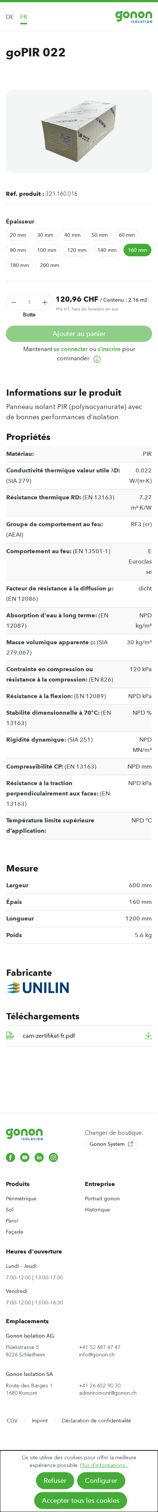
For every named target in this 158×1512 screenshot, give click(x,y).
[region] (79, 131)
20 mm (18, 235)
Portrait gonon (102, 1198)
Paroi (12, 1220)
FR (23, 16)
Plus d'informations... (104, 1465)
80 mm (18, 250)
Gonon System (108, 1144)
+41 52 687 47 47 (100, 1347)
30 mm (45, 235)
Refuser (55, 1481)
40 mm (72, 235)
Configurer (101, 1481)
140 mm (106, 250)
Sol (10, 1209)
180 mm (19, 265)
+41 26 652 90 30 (100, 1386)
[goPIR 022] (78, 131)
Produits (18, 1183)
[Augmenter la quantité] (45, 302)
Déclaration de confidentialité (96, 1421)
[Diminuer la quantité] (13, 302)
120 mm (76, 250)
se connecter (71, 349)
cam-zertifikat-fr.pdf (49, 1035)
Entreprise (100, 1183)
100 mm (46, 250)
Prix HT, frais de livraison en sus (87, 309)
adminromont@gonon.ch (108, 1393)
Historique (97, 1209)
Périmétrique (21, 1198)
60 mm (127, 235)
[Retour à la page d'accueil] (133, 16)
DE (10, 16)
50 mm (99, 235)
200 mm (49, 265)
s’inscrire (109, 349)
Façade (14, 1231)
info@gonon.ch (97, 1355)
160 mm (137, 250)
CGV (12, 1421)
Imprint (40, 1421)
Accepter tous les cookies (80, 1501)
